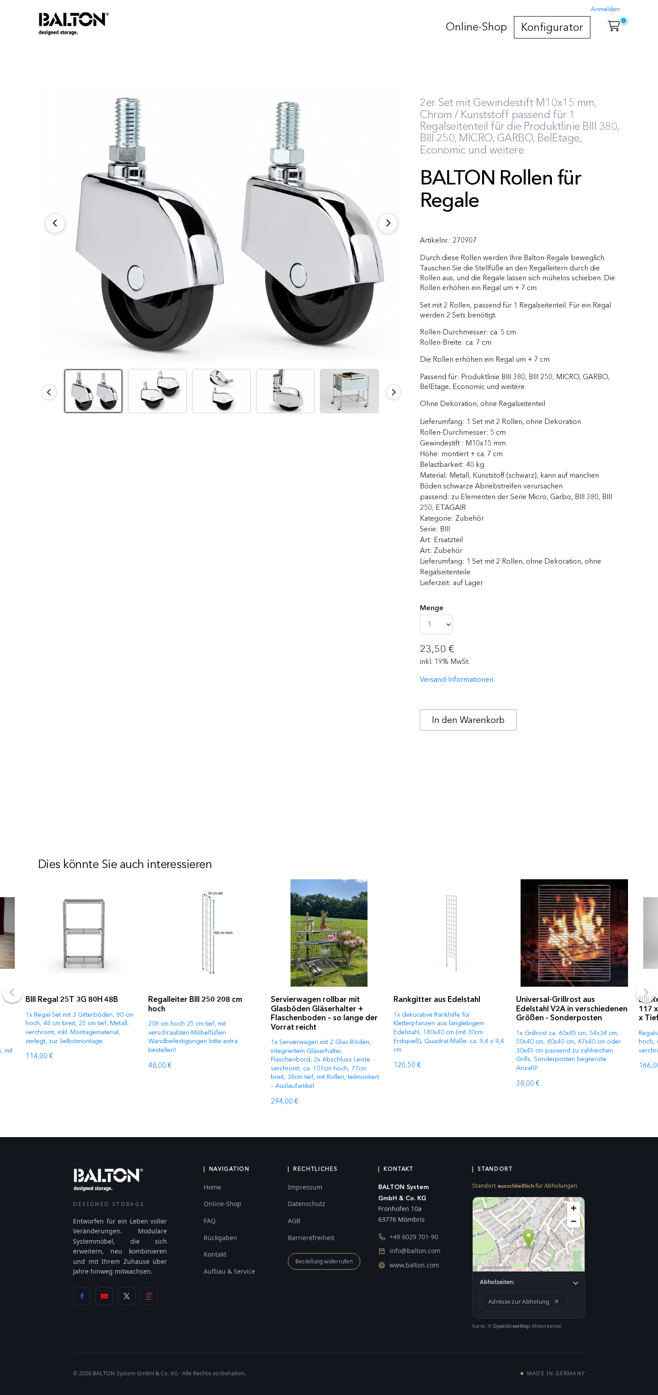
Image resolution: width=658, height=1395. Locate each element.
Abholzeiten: (497, 1282)
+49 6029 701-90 (413, 1236)
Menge (432, 607)
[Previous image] (49, 392)
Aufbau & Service (229, 1271)
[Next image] (393, 392)
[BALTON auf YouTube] (104, 1296)
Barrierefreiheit (311, 1237)
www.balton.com (414, 1265)
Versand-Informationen (456, 679)
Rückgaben (220, 1237)
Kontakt (215, 1254)
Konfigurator (552, 27)
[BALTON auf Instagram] (149, 1296)
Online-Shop (476, 26)
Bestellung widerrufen (324, 1261)
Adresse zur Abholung (518, 1301)
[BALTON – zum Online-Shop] (108, 1179)
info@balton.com (414, 1250)
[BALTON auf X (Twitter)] (127, 1296)
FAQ (210, 1220)
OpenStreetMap (511, 1325)
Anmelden (605, 9)
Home (212, 1187)
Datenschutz (306, 1203)
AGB (294, 1220)
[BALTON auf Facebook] (82, 1296)
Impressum (305, 1187)
